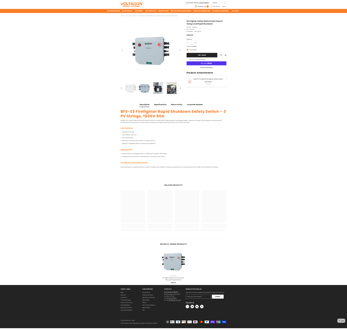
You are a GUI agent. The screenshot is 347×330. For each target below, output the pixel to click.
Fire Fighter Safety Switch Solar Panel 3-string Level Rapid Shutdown (173, 279)
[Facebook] (187, 306)
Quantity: (189, 39)
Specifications (160, 104)
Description (145, 104)
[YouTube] (202, 306)
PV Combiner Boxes (131, 16)
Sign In (224, 6)
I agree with (192, 59)
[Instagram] (192, 306)
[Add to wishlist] (221, 55)
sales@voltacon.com (174, 300)
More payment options (206, 67)
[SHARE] (224, 55)
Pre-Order (202, 55)
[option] (151, 50)
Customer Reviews (195, 104)
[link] (133, 227)
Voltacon (194, 27)
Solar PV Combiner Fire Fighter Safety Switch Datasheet (208, 80)
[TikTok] (197, 306)
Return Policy (176, 104)
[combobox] (218, 2)
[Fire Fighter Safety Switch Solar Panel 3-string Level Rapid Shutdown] (173, 261)
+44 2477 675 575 (171, 298)
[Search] (219, 2)
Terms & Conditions (200, 59)
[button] (122, 50)
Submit (217, 297)
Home (122, 16)
